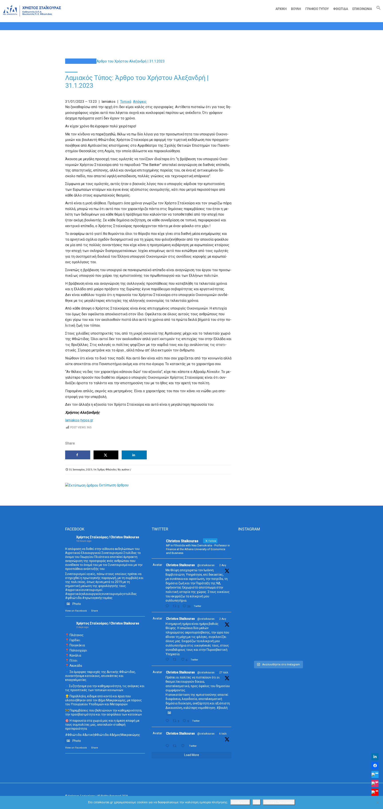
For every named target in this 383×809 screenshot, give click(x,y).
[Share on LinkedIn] (134, 454)
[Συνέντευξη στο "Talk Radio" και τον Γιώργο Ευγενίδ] (305, 551)
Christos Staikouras (180, 565)
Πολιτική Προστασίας (279, 802)
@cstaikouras (206, 565)
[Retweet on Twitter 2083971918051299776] (176, 659)
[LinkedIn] (375, 756)
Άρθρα (100, 469)
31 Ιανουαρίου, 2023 (80, 469)
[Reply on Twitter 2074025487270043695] (168, 746)
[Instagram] (375, 783)
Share (94, 610)
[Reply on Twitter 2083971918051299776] (168, 659)
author (125, 469)
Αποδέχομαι (240, 802)
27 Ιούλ (223, 672)
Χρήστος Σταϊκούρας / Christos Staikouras (107, 537)
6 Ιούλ (223, 733)
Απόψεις (140, 101)
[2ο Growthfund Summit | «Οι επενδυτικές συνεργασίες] (277, 565)
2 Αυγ (222, 565)
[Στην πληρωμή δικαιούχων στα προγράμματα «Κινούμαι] (250, 597)
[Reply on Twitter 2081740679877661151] (168, 720)
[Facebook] (375, 765)
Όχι (256, 802)
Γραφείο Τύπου (317, 9)
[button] (377, 9)
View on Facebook (76, 610)
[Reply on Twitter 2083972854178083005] (168, 606)
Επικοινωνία (362, 9)
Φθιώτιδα (340, 9)
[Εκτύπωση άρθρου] (81, 485)
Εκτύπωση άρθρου (114, 485)
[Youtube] (375, 792)
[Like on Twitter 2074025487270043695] (184, 746)
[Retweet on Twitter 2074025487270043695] (176, 746)
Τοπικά (125, 101)
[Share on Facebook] (77, 454)
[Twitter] (375, 774)
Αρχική (281, 9)
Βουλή (296, 9)
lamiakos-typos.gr (79, 420)
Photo (76, 604)
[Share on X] (106, 454)
